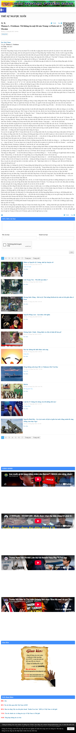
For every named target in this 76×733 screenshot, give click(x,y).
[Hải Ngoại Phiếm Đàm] (38, 3)
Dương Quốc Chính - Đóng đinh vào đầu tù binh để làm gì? (42, 332)
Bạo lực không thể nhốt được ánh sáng (36, 349)
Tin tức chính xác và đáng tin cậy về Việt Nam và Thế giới (22, 713)
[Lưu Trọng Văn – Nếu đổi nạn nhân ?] (12, 286)
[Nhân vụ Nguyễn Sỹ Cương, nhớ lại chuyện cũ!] (12, 269)
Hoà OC (26, 371)
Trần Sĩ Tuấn (27, 266)
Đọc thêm (26, 269)
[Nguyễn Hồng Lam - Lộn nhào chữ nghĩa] (12, 321)
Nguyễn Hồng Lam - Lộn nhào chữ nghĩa (37, 314)
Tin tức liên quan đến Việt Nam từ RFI (16, 705)
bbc (6, 701)
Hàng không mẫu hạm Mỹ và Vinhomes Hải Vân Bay (41, 367)
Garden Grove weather (38, 466)
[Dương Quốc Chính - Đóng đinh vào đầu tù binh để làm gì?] (12, 338)
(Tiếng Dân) (27, 406)
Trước (54, 23)
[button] (2, 10)
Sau (59, 23)
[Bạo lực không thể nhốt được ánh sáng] (12, 356)
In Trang (2, 215)
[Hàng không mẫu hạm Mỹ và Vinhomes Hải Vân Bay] (12, 373)
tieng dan (4, 34)
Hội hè (26, 384)
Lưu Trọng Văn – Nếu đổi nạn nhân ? (36, 280)
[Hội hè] (12, 391)
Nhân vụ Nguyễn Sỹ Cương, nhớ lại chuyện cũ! (39, 262)
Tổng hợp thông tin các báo (13, 717)
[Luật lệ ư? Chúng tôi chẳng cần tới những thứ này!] (12, 408)
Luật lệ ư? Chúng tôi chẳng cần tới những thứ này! (40, 402)
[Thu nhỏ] (2, 23)
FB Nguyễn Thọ (28, 389)
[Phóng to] (5, 23)
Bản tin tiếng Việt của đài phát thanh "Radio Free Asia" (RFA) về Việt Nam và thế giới (31, 709)
